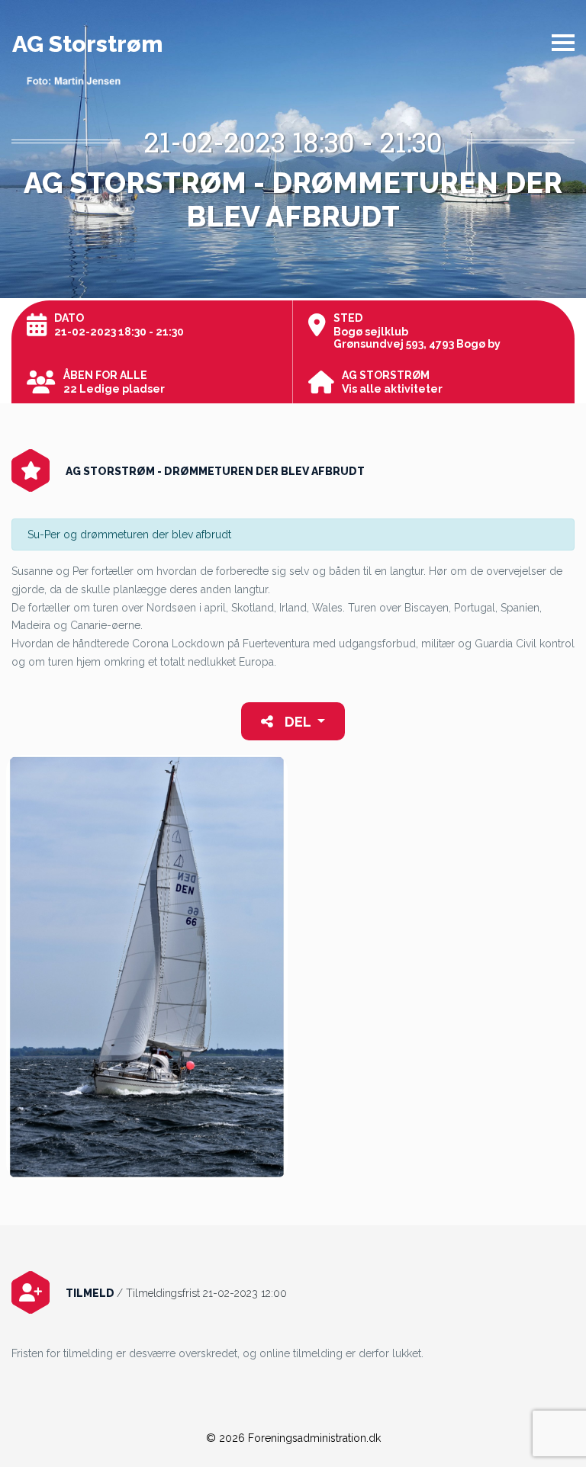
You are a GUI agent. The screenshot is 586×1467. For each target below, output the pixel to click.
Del (298, 722)
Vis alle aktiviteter (392, 389)
